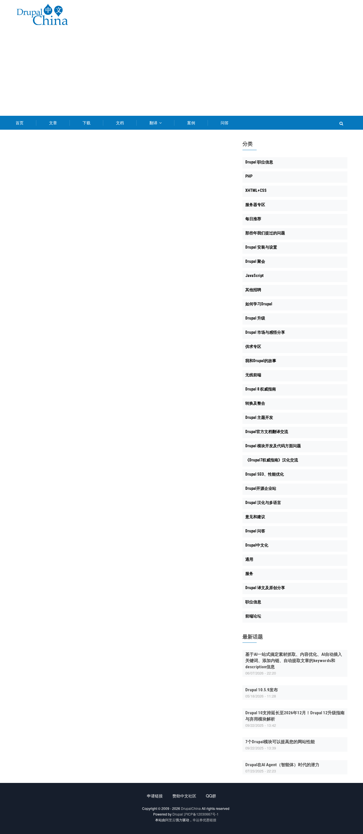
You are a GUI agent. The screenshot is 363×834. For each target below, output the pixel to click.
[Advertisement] (181, 73)
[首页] (42, 15)
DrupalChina (191, 808)
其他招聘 (253, 289)
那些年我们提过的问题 (265, 233)
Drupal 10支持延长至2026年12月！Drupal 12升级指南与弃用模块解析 (295, 716)
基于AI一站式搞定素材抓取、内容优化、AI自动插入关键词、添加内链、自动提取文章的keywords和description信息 (293, 660)
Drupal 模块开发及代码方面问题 (273, 446)
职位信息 (253, 602)
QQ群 (211, 796)
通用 (249, 559)
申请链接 (155, 796)
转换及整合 (255, 403)
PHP (248, 176)
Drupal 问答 (255, 531)
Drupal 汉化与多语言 (263, 502)
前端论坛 (253, 616)
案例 (191, 122)
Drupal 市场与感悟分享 (265, 332)
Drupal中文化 (256, 545)
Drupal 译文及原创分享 (265, 587)
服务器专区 (255, 204)
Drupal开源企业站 (260, 488)
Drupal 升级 (255, 318)
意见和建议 (255, 516)
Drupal (177, 814)
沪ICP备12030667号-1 (201, 814)
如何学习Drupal (258, 304)
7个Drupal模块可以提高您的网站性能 (280, 741)
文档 (120, 122)
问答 (225, 122)
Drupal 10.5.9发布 (261, 689)
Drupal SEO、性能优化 (264, 474)
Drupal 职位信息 (259, 162)
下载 (86, 122)
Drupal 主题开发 (259, 417)
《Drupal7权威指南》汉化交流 (271, 460)
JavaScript (254, 275)
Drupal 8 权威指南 (260, 389)
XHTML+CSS (256, 190)
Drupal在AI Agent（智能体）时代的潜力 (282, 764)
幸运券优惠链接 (204, 819)
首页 (20, 122)
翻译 (154, 122)
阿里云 (170, 819)
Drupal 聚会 (255, 261)
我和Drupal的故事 (260, 360)
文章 (53, 122)
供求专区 (253, 346)
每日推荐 (253, 219)
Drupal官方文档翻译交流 (266, 431)
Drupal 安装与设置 (261, 247)
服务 (249, 573)
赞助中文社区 (184, 796)
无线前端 (253, 375)
